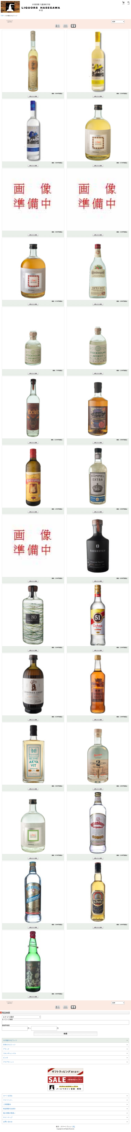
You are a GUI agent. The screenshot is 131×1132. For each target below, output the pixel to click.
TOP (2, 15)
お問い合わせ (7, 1121)
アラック (6, 1049)
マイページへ (7, 1100)
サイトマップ (7, 1117)
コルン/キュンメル (9, 1053)
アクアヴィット (8, 1062)
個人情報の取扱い (9, 1113)
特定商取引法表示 (9, 1108)
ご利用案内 (7, 1104)
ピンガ (5, 1057)
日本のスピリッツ (9, 1044)
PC (74, 1126)
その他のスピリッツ (10, 1040)
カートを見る (7, 1095)
